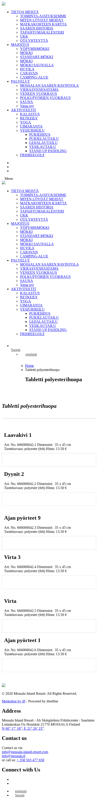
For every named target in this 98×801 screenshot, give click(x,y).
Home (29, 366)
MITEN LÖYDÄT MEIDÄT (41, 20)
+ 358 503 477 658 (30, 760)
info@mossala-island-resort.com (25, 752)
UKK (24, 36)
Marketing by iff (13, 701)
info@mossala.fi (13, 756)
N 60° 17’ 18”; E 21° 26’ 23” (23, 728)
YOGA (25, 122)
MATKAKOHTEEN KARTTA (43, 24)
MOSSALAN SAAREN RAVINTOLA (49, 85)
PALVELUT (20, 81)
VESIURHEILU (32, 130)
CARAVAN (29, 73)
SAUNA (26, 102)
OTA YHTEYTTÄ (34, 40)
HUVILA (27, 69)
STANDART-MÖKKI (36, 57)
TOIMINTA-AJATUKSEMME (43, 16)
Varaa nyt (27, 106)
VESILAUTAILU (42, 147)
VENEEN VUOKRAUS (38, 94)
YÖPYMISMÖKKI (34, 49)
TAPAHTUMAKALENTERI (42, 32)
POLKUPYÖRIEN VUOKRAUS (45, 98)
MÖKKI (26, 53)
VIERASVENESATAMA (39, 89)
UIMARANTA (31, 126)
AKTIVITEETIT (23, 110)
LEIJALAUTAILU (43, 143)
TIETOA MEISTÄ (25, 12)
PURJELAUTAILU (44, 139)
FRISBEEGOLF (32, 155)
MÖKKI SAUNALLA (37, 65)
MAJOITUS (20, 45)
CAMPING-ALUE (34, 77)
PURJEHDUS (39, 134)
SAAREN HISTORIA (36, 28)
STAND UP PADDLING (48, 151)
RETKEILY (29, 118)
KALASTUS (30, 114)
